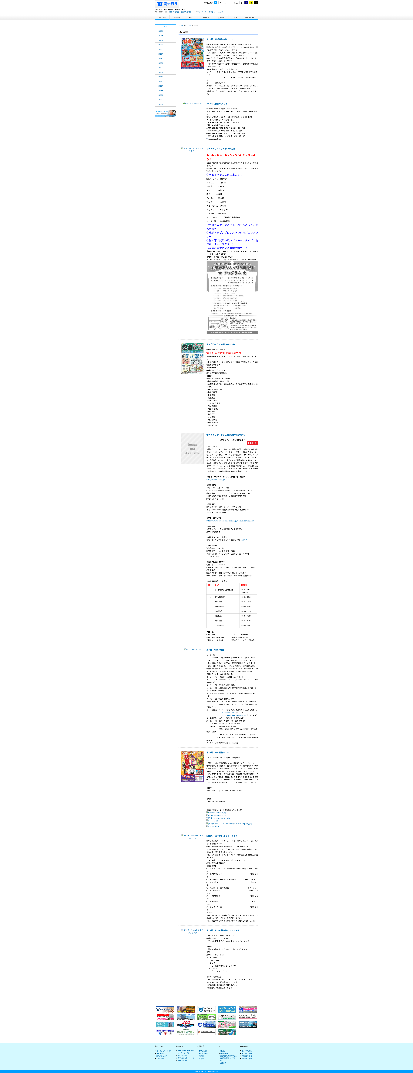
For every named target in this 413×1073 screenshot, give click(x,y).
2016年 (160, 67)
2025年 (160, 31)
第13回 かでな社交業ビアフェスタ (222, 930)
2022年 (160, 45)
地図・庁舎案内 (174, 12)
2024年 (160, 35)
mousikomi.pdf (228, 712)
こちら (244, 540)
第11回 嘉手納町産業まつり (219, 39)
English (220, 12)
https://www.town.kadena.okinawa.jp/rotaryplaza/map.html (230, 520)
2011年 (160, 90)
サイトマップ (201, 12)
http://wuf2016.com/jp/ (215, 479)
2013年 (160, 81)
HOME (181, 25)
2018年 (160, 58)
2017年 (160, 63)
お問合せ (212, 12)
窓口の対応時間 (186, 12)
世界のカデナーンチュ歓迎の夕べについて (225, 434)
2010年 (160, 95)
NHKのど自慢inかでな (216, 103)
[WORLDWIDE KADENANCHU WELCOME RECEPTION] (252, 443)
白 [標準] (241, 3)
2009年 (160, 99)
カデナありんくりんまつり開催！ (221, 148)
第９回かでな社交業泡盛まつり (220, 344)
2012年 (160, 86)
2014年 (160, 77)
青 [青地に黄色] (246, 3)
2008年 (160, 104)
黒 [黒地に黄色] (256, 3)
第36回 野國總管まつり (217, 752)
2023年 (160, 40)
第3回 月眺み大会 (215, 649)
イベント (188, 25)
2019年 (160, 54)
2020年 (160, 49)
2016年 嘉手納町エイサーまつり (222, 835)
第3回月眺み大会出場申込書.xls (234, 715)
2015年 (160, 72)
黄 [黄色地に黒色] (251, 3)
